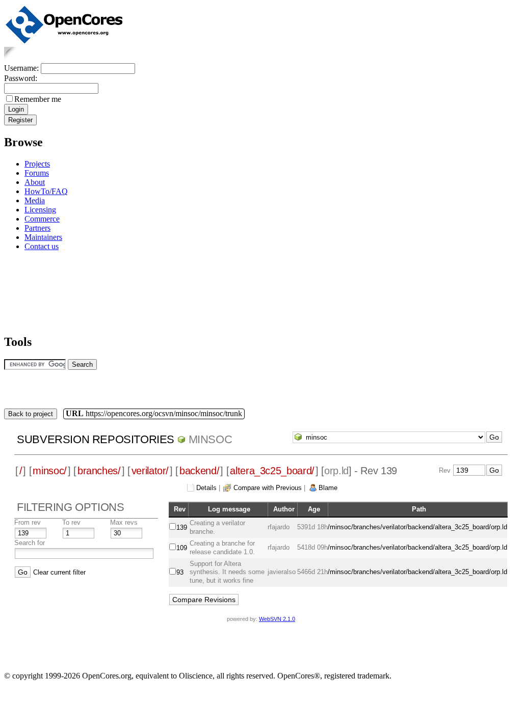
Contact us (41, 246)
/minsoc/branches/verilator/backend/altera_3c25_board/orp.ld (417, 527)
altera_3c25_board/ (272, 470)
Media (34, 200)
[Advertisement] (36, 291)
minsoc (210, 439)
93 (180, 572)
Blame (328, 488)
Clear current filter (59, 572)
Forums (36, 173)
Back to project (30, 414)
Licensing (40, 209)
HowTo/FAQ (46, 191)
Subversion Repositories (95, 439)
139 (181, 527)
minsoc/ (50, 470)
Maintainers (43, 237)
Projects (37, 163)
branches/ (99, 470)
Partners (37, 228)
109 (181, 548)
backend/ (199, 470)
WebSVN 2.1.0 (277, 619)
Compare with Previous (267, 488)
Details (206, 488)
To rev (71, 522)
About (34, 182)
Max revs (124, 522)
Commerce (42, 218)
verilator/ (150, 470)
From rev (27, 522)
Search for (29, 543)
